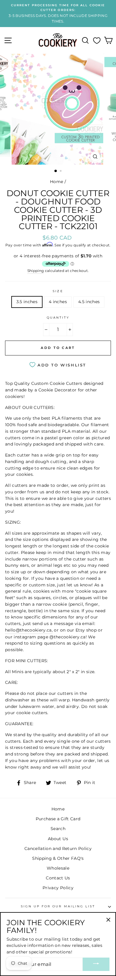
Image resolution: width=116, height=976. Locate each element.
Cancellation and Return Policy (58, 848)
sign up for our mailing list (58, 906)
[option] (58, 13)
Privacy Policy (58, 887)
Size (58, 291)
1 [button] (55, 171)
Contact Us (58, 878)
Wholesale (58, 868)
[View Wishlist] (96, 40)
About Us (58, 838)
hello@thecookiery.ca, (29, 630)
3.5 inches (26, 301)
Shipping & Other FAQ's (58, 858)
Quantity (58, 317)
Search (58, 828)
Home (56, 181)
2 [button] (61, 171)
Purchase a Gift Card (58, 818)
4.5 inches (89, 301)
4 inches (58, 301)
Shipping (35, 271)
